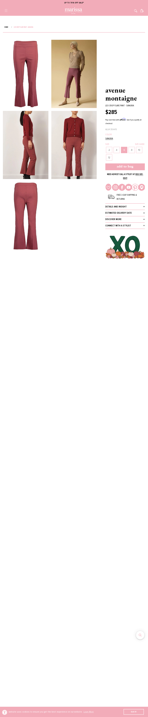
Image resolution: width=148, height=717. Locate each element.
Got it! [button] (133, 711)
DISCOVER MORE (113, 219)
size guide (140, 144)
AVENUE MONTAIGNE (121, 94)
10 (139, 150)
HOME (6, 27)
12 (109, 157)
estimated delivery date (118, 212)
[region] (74, 3)
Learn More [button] (89, 711)
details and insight (116, 206)
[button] (6, 10)
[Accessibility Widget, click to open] (4, 712)
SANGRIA (109, 138)
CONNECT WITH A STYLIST (118, 225)
